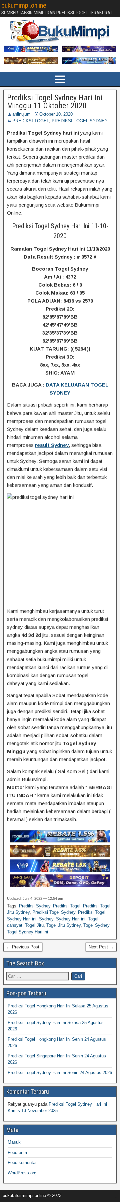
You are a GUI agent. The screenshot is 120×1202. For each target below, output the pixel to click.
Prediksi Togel (66, 905)
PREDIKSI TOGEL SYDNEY (80, 120)
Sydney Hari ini (70, 918)
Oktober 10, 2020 (56, 114)
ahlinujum (21, 114)
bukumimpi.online (23, 5)
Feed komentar (22, 1162)
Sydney (46, 918)
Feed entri (17, 1152)
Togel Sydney (96, 925)
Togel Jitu (34, 925)
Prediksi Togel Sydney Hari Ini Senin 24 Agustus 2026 (60, 1072)
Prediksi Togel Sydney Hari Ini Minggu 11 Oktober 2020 (54, 101)
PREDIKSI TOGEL (30, 120)
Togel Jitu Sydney (63, 925)
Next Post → (101, 946)
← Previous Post (22, 946)
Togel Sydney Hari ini (27, 931)
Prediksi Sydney (34, 905)
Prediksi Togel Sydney (53, 912)
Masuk (14, 1142)
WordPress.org (22, 1172)
